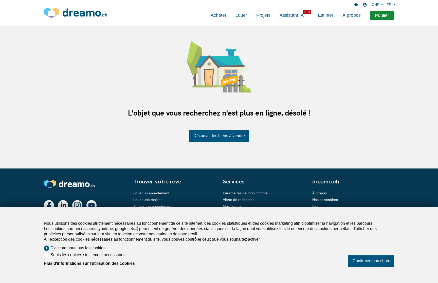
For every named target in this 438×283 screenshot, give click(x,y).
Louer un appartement (151, 193)
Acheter (218, 15)
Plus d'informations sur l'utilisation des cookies (89, 263)
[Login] (364, 5)
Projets (263, 15)
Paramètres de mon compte (245, 193)
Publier (382, 15)
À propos (351, 15)
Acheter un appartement (152, 206)
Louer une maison (147, 200)
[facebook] (49, 205)
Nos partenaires (325, 200)
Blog (315, 206)
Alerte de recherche (238, 200)
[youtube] (91, 205)
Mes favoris (232, 206)
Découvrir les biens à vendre (219, 136)
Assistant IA (292, 15)
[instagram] (77, 205)
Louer (241, 15)
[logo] (75, 12)
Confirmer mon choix (371, 261)
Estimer (325, 15)
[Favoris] (356, 5)
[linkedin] (63, 205)
